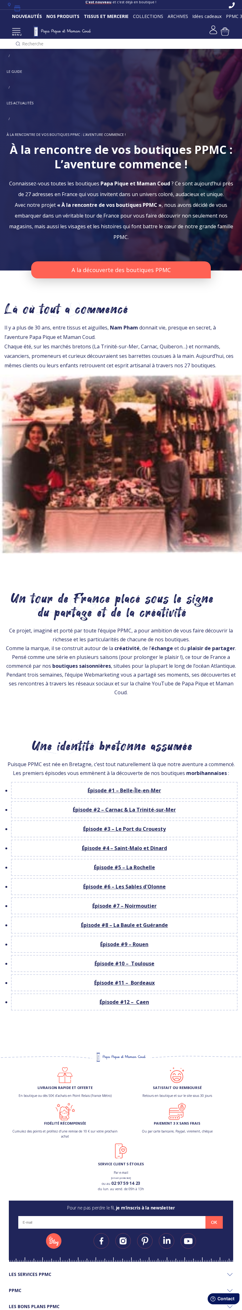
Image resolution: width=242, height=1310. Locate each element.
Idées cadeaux (207, 16)
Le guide (14, 71)
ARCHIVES (178, 16)
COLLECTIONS (148, 16)
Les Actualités (20, 103)
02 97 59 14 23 (125, 1183)
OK (214, 1222)
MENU (16, 34)
